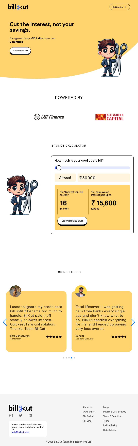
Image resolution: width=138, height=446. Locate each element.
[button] (133, 322)
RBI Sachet (88, 416)
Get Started (118, 7)
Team (106, 421)
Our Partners (89, 411)
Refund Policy (110, 425)
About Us (87, 407)
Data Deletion (110, 430)
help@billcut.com (20, 432)
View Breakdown (72, 220)
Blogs (106, 407)
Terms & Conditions (113, 416)
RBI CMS (87, 421)
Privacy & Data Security (114, 411)
